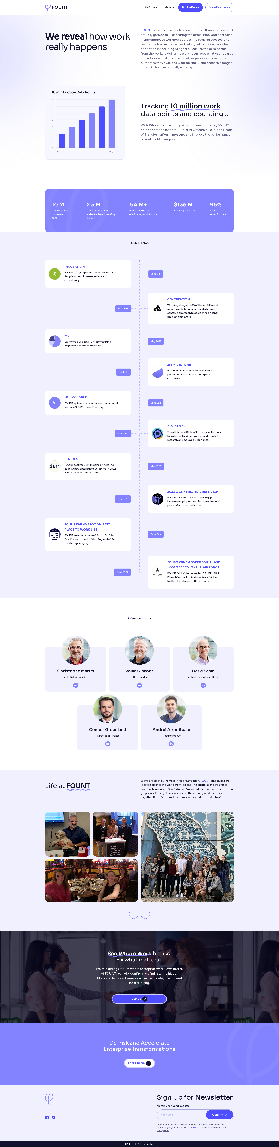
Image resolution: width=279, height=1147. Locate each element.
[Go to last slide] (133, 914)
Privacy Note (163, 1130)
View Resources (219, 7)
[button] (151, 7)
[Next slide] (145, 914)
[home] (56, 7)
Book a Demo (190, 7)
